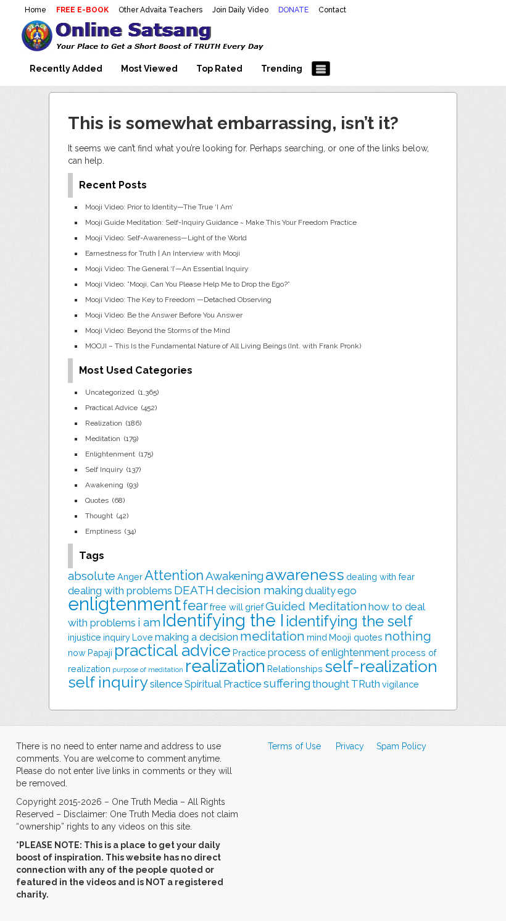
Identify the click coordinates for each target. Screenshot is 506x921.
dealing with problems (120, 590)
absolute (91, 575)
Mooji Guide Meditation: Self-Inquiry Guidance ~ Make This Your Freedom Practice (221, 222)
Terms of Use (294, 746)
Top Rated (219, 69)
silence (166, 684)
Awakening (104, 485)
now (77, 652)
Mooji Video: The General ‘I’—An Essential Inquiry (166, 268)
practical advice (172, 650)
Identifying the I (223, 620)
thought (330, 684)
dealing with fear (380, 576)
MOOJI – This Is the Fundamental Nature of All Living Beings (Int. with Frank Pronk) (223, 346)
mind (317, 637)
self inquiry (108, 682)
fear (195, 605)
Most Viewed (149, 69)
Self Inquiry (104, 469)
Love (142, 637)
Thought (99, 515)
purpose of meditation (147, 669)
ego (347, 590)
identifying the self (349, 621)
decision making (259, 590)
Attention (174, 575)
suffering (286, 683)
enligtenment (124, 604)
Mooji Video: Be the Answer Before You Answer (164, 315)
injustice (84, 637)
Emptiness (103, 531)
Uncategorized (110, 392)
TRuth (365, 684)
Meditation (102, 438)
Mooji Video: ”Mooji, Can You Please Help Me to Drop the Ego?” (187, 284)
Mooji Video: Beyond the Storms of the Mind (157, 330)
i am (149, 622)
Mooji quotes (356, 637)
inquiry (116, 637)
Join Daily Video (240, 10)
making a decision (196, 637)
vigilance (400, 684)
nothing (407, 636)
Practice (249, 652)
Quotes (97, 500)
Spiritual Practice (223, 684)
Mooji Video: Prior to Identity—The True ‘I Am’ (159, 207)
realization (225, 666)
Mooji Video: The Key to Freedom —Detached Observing (178, 299)
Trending (281, 69)
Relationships (295, 668)
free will (226, 607)
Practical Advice (111, 407)
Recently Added (66, 69)
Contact (332, 10)
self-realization (381, 666)
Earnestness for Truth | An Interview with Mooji (162, 253)
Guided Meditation (316, 606)
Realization (103, 423)
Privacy (350, 746)
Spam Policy (401, 746)
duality (320, 590)
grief (254, 607)
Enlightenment (110, 454)
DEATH (194, 590)
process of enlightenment (328, 652)
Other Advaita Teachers (160, 10)
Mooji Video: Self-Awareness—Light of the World (166, 237)
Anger (130, 576)
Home (35, 10)
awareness (304, 574)
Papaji (100, 652)
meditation (272, 636)
